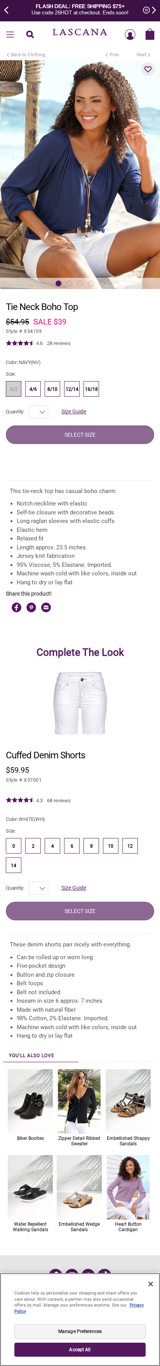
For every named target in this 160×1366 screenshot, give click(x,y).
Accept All (79, 1349)
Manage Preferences (80, 1331)
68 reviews (59, 800)
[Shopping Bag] (150, 35)
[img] (20, 343)
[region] (80, 1319)
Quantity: (15, 412)
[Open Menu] (10, 35)
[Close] (150, 1284)
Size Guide (73, 411)
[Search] (30, 35)
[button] (148, 69)
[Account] (130, 35)
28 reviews (59, 343)
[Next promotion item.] (151, 9)
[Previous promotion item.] (8, 9)
